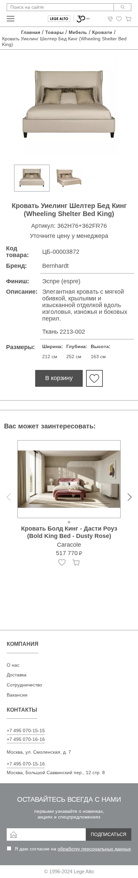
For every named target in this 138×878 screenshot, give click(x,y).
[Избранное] (62, 562)
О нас (13, 665)
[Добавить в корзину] (76, 562)
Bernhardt (55, 265)
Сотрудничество (24, 684)
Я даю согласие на (73, 848)
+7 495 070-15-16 (26, 763)
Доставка (16, 674)
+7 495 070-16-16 (26, 739)
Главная (30, 32)
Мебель (78, 32)
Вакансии (17, 695)
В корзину (59, 378)
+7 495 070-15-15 (26, 730)
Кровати (102, 32)
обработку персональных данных (94, 848)
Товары (54, 32)
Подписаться (108, 834)
